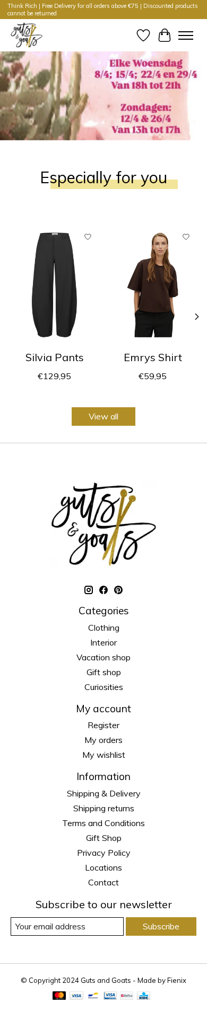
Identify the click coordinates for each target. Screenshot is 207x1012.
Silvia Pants (54, 357)
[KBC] (143, 996)
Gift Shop (104, 837)
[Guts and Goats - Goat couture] (26, 35)
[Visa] (76, 996)
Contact (103, 882)
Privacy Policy (104, 852)
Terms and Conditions (103, 823)
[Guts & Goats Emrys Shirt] (152, 285)
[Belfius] (126, 996)
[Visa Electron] (110, 996)
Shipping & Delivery (104, 793)
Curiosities (103, 687)
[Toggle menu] (185, 35)
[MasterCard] (59, 996)
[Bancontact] (93, 996)
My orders (103, 740)
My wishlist (103, 754)
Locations (103, 867)
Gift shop (104, 672)
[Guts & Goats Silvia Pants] (54, 285)
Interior (103, 642)
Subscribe (161, 926)
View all (103, 416)
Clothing (103, 627)
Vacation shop (103, 657)
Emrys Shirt (153, 357)
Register (103, 725)
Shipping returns (103, 808)
